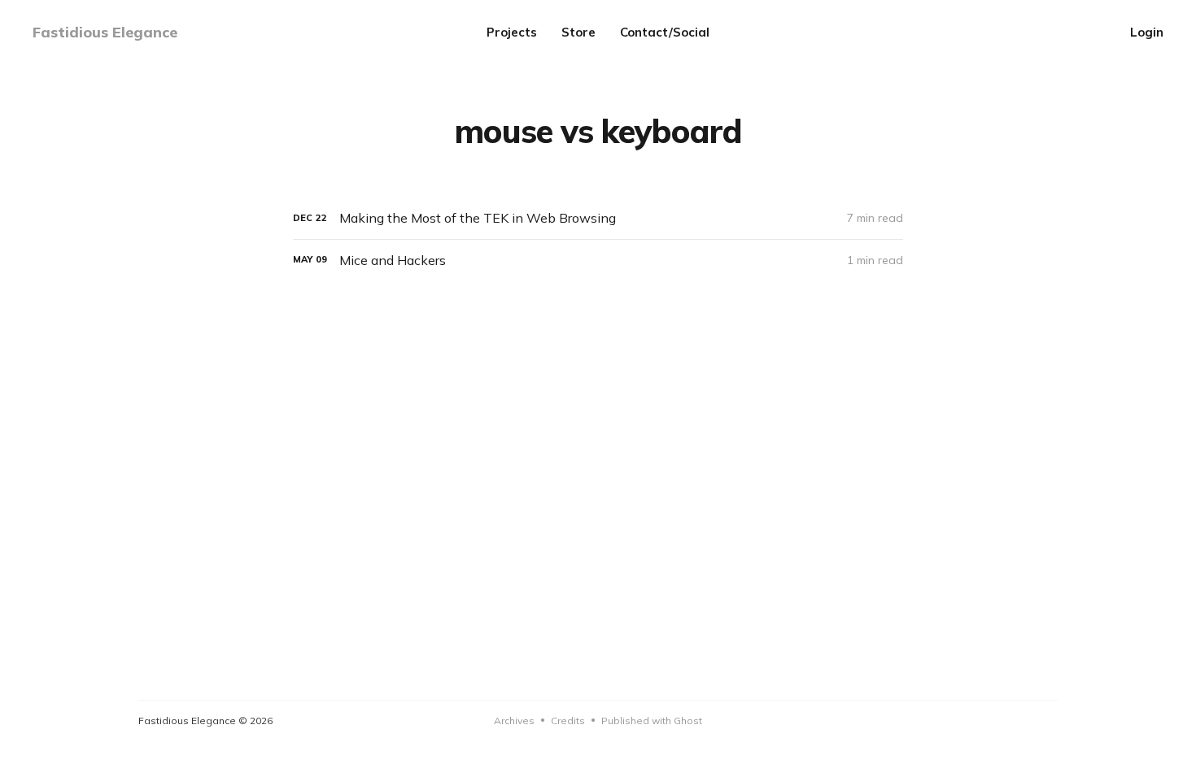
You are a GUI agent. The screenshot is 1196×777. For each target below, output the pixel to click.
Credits (568, 720)
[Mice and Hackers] (598, 260)
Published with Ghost (651, 720)
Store (578, 32)
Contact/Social (664, 32)
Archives (514, 720)
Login (1146, 32)
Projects (512, 32)
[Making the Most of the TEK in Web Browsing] (598, 218)
